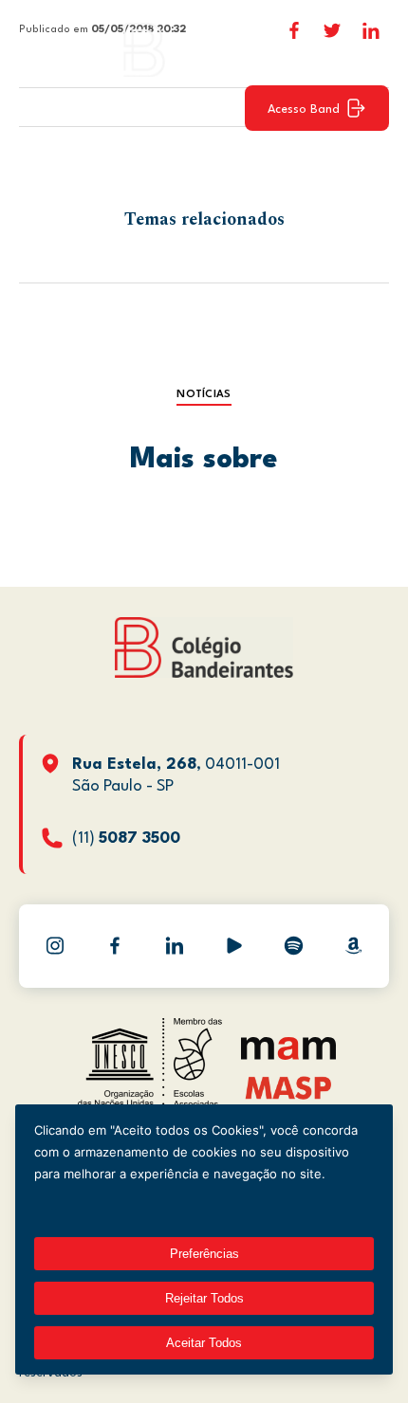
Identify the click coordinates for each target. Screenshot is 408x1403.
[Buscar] (365, 49)
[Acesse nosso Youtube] (234, 946)
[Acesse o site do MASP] (289, 1087)
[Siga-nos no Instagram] (55, 946)
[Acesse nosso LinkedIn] (175, 946)
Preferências (204, 1254)
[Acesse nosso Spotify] (294, 946)
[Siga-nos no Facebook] (115, 946)
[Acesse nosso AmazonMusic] (354, 946)
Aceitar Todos (204, 1343)
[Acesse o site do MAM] (288, 1056)
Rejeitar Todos (204, 1298)
